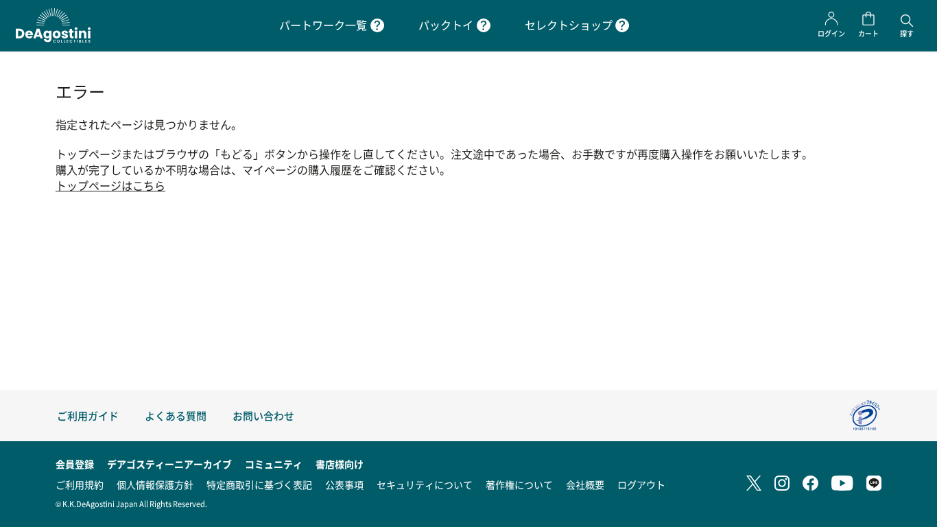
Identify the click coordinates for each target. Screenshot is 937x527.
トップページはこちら (110, 186)
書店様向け (340, 464)
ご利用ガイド (88, 415)
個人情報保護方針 (155, 484)
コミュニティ (274, 464)
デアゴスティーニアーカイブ (169, 464)
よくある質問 (175, 415)
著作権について (519, 484)
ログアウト (641, 484)
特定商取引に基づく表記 (259, 484)
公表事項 (344, 484)
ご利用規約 (80, 484)
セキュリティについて (425, 484)
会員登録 (75, 464)
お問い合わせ (263, 415)
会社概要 (585, 484)
